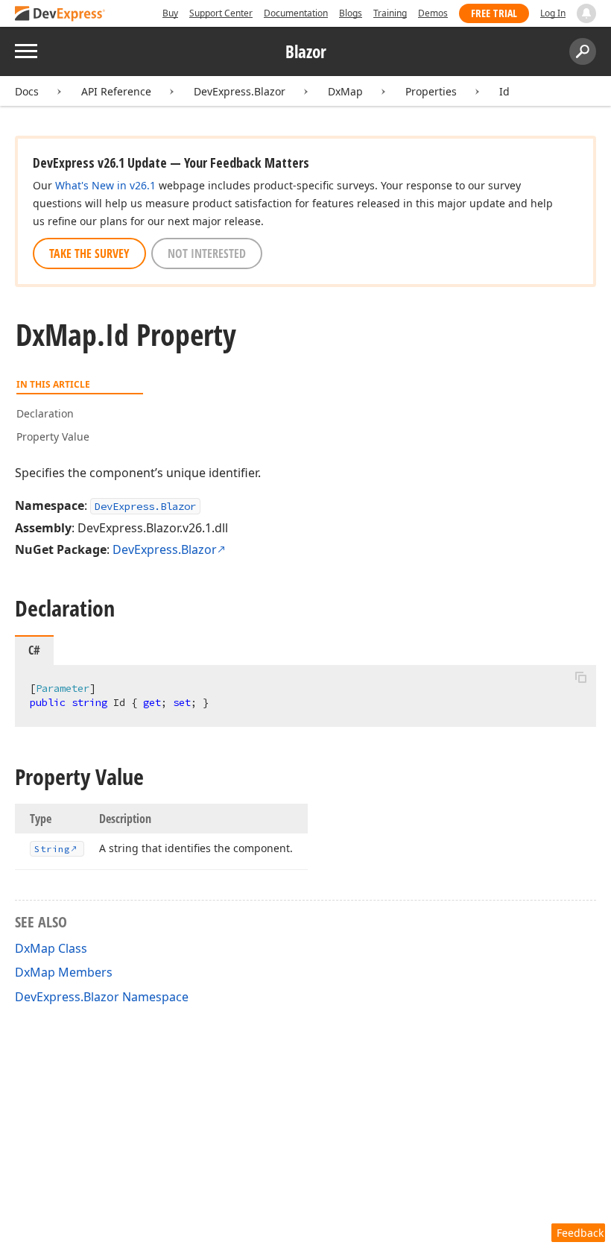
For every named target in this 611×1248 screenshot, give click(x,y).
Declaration (45, 413)
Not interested (207, 253)
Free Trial (494, 13)
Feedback (580, 1233)
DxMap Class (51, 948)
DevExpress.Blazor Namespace (102, 997)
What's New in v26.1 (105, 185)
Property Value (52, 436)
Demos (433, 13)
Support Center (221, 13)
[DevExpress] (60, 14)
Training (390, 13)
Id (504, 91)
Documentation (296, 13)
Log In (553, 13)
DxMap (345, 91)
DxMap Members (64, 972)
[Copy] (580, 677)
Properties (431, 91)
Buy (170, 13)
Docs (27, 91)
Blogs (350, 13)
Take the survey (89, 253)
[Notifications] (586, 13)
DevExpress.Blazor (239, 91)
